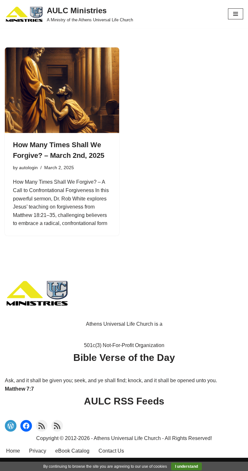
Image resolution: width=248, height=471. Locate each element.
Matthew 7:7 (19, 389)
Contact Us (111, 451)
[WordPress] (10, 426)
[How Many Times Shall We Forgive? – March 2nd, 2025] (62, 90)
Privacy (37, 451)
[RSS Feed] (41, 426)
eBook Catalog (72, 451)
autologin (28, 167)
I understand (186, 466)
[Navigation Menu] (235, 13)
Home (13, 451)
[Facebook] (26, 426)
